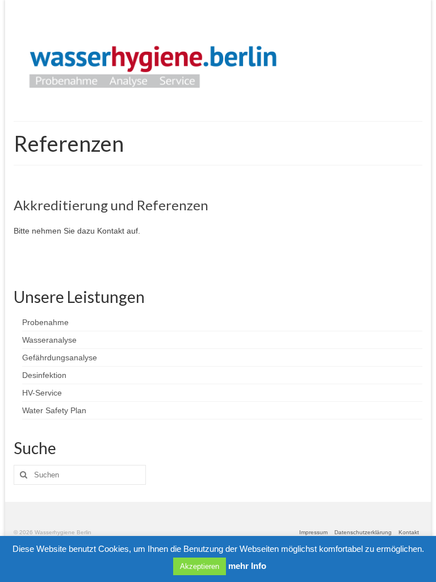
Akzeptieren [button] (199, 566)
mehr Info (247, 566)
